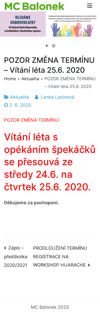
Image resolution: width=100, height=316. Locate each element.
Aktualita (19, 97)
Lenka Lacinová (57, 97)
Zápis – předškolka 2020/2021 (15, 256)
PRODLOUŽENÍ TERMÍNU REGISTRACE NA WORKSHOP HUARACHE (60, 256)
